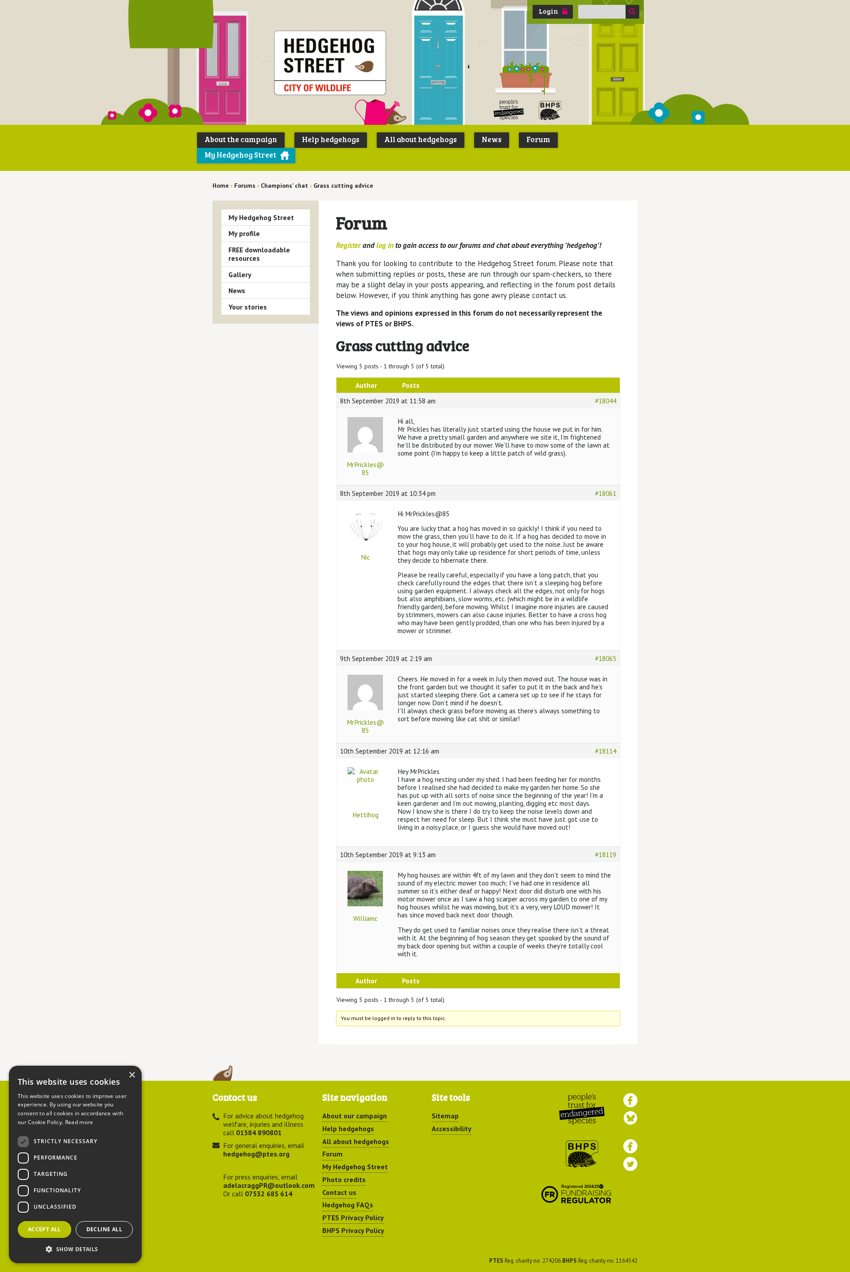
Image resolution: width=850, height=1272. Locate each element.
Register (348, 245)
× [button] (131, 1075)
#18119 (605, 854)
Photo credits (344, 1179)
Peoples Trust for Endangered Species (509, 110)
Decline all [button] (104, 1229)
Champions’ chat (284, 185)
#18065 (605, 658)
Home (220, 185)
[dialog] (75, 1164)
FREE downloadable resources (259, 254)
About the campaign (241, 139)
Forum (538, 139)
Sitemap (445, 1115)
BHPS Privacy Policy (353, 1230)
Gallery (239, 274)
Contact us (339, 1192)
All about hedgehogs (420, 139)
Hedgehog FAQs (347, 1204)
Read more (79, 1122)
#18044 (605, 401)
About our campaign (354, 1115)
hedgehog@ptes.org (256, 1153)
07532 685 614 (268, 1193)
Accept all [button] (44, 1229)
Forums (244, 185)
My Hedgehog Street (240, 155)
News (492, 139)
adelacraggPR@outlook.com (269, 1185)
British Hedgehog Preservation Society (550, 110)
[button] (75, 1249)
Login (548, 11)
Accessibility (451, 1128)
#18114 (605, 751)
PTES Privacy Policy (353, 1217)
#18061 (605, 493)
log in (385, 245)
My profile (244, 233)
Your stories (247, 306)
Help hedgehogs (330, 139)
